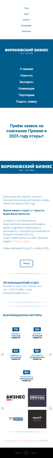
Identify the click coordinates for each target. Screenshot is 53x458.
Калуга (26, 20)
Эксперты (26, 82)
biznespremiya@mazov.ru (16, 293)
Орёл (26, 14)
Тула (26, 8)
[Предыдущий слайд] (2, 354)
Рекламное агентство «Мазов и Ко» (22, 286)
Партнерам (26, 95)
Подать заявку (26, 101)
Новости (26, 75)
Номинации (26, 88)
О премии (26, 69)
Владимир (26, 25)
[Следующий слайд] (50, 354)
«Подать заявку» (21, 241)
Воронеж (26, 31)
